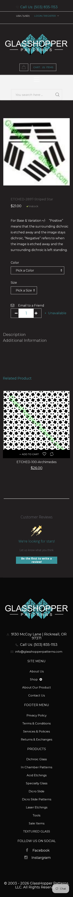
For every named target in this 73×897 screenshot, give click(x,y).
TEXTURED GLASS (36, 831)
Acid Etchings (37, 775)
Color (15, 263)
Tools (36, 815)
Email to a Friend (31, 305)
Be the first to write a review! (36, 560)
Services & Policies (36, 731)
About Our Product (36, 687)
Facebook (41, 850)
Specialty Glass (36, 783)
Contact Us (36, 695)
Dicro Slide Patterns (36, 799)
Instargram (41, 858)
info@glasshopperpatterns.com (38, 651)
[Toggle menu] (41, 679)
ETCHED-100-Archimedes (36, 462)
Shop (34, 679)
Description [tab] (14, 334)
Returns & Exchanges (36, 739)
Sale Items (36, 823)
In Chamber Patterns (36, 767)
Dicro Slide (36, 791)
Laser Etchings (36, 807)
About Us (37, 671)
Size (14, 282)
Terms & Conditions (36, 723)
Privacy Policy (36, 715)
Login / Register (45, 15)
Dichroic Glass (36, 759)
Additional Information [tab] (25, 340)
